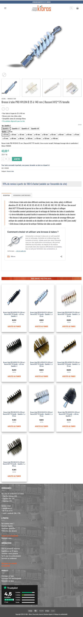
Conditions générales (8, 528)
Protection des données (9, 531)
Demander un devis (8, 581)
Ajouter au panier (14, 326)
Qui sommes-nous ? (8, 523)
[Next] (77, 47)
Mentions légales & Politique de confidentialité (55, 614)
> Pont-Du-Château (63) (9, 496)
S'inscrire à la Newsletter (10, 535)
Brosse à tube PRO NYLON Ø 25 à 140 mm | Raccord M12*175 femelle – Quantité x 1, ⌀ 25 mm (41, 314)
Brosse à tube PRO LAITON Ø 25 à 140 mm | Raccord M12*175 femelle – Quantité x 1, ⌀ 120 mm (41, 364)
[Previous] (5, 47)
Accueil (4, 99)
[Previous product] (7, 108)
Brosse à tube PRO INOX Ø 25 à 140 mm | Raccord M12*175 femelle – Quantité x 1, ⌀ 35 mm (14, 414)
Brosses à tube (12, 99)
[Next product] (3, 108)
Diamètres (4, 131)
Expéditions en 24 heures (10, 551)
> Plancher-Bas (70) (8, 498)
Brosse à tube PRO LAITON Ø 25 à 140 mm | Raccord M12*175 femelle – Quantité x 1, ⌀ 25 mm (68, 364)
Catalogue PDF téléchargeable (11, 578)
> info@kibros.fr (7, 508)
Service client (6, 506)
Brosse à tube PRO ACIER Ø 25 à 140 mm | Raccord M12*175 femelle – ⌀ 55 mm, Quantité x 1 (14, 364)
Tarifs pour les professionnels (11, 556)
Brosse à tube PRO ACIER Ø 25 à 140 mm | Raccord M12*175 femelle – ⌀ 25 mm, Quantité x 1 (14, 314)
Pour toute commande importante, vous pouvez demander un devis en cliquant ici (26, 165)
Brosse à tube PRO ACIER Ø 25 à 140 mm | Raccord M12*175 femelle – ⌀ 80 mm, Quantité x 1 (69, 414)
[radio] (6, 128)
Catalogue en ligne (8, 576)
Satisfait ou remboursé (9, 558)
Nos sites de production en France (13, 493)
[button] (5, 8)
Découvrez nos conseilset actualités (9, 564)
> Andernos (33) (7, 501)
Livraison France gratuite (10, 553)
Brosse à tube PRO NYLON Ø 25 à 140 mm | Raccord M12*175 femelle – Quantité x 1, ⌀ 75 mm (41, 414)
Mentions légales (7, 526)
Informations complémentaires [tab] (21, 195)
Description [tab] (6, 195)
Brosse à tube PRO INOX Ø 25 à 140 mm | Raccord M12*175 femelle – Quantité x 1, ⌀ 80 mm (14, 464)
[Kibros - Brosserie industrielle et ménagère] (41, 8)
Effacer (79, 124)
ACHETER (17, 159)
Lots (3, 125)
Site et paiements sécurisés (11, 548)
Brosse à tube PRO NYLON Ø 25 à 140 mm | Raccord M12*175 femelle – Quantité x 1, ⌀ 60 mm (69, 314)
